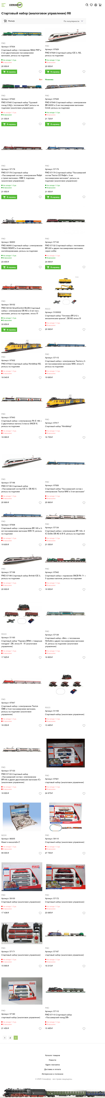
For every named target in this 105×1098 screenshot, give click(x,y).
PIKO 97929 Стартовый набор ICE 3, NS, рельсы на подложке (63, 54)
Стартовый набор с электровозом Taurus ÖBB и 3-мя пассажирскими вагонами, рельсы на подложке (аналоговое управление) (19, 710)
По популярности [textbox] (71, 21)
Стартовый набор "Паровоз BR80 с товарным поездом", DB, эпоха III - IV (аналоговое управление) (21, 643)
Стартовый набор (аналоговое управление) (64, 714)
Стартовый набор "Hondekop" (58, 426)
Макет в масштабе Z (10, 842)
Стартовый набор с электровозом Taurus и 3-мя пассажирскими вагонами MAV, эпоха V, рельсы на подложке (65, 364)
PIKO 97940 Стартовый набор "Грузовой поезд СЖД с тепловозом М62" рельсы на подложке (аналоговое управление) (20, 105)
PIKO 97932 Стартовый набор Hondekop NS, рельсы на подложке (21, 365)
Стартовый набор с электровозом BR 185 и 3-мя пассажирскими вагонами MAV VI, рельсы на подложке (21, 531)
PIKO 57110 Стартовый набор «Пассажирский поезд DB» (58, 1016)
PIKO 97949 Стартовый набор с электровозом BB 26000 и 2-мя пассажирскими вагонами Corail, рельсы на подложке (65, 105)
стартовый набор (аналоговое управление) (64, 782)
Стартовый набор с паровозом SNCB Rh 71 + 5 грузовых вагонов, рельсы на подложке (65, 577)
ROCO (47, 309)
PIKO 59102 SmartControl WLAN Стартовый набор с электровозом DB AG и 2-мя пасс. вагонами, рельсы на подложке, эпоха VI (20, 311)
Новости (52, 1059)
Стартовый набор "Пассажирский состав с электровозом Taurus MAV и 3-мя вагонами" (65, 490)
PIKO (3, 43)
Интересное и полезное (52, 1073)
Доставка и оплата (52, 1069)
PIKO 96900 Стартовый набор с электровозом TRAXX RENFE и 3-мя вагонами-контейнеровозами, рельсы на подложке (21, 248)
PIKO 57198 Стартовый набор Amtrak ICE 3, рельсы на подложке (21, 577)
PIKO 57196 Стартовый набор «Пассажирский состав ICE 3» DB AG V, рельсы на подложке (19, 489)
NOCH (3, 835)
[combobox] (73, 21)
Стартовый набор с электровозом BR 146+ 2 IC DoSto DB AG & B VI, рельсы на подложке (65, 532)
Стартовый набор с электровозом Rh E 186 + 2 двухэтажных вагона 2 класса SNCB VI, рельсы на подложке (21, 423)
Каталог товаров (52, 1055)
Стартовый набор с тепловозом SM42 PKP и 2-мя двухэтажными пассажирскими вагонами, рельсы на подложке (21, 53)
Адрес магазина (52, 1064)
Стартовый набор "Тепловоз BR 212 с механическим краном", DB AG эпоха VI (63, 317)
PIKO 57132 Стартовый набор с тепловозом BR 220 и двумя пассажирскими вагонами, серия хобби (64, 248)
